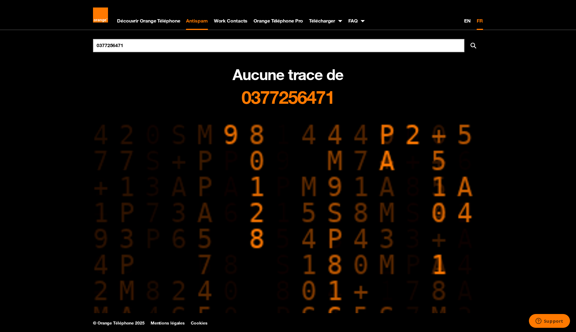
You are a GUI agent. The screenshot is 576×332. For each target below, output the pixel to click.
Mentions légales (168, 323)
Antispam (197, 21)
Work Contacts (231, 21)
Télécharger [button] (322, 21)
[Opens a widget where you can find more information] (549, 321)
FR (480, 21)
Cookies (199, 323)
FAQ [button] (353, 21)
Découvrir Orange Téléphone (148, 21)
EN (467, 21)
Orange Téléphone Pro (278, 21)
